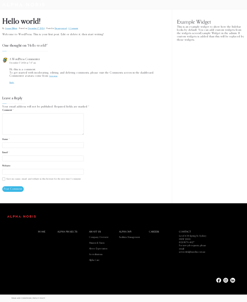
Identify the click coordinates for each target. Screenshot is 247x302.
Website (6, 166)
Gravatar (53, 76)
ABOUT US (95, 232)
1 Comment (73, 28)
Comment (8, 110)
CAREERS (154, 232)
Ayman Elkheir (11, 28)
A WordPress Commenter (24, 59)
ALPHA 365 (125, 232)
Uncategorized (61, 28)
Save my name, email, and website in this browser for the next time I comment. (44, 179)
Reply (11, 83)
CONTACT (185, 232)
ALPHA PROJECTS (67, 232)
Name (6, 139)
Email (5, 153)
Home (41, 232)
